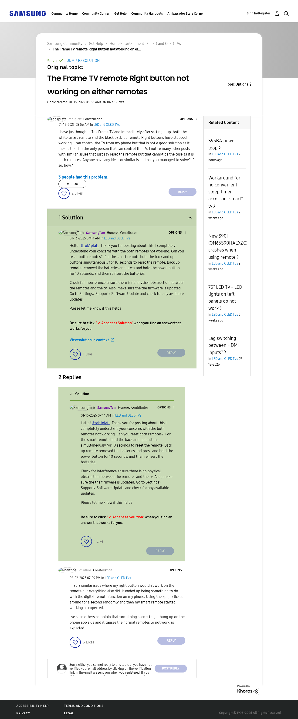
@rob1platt (90, 245)
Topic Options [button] (237, 84)
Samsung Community (64, 43)
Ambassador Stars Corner (185, 14)
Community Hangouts (147, 14)
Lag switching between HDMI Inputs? (223, 345)
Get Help (120, 14)
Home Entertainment (127, 43)
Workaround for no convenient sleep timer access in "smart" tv (225, 192)
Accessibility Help (32, 706)
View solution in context (89, 340)
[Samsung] (27, 13)
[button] (188, 119)
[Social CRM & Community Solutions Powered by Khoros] (247, 689)
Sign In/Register (258, 13)
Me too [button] (72, 184)
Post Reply (170, 668)
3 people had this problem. (83, 177)
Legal (69, 713)
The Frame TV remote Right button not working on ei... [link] (97, 49)
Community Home (64, 14)
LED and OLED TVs (166, 43)
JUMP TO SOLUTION (83, 60)
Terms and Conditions (84, 706)
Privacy (23, 713)
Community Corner (96, 14)
